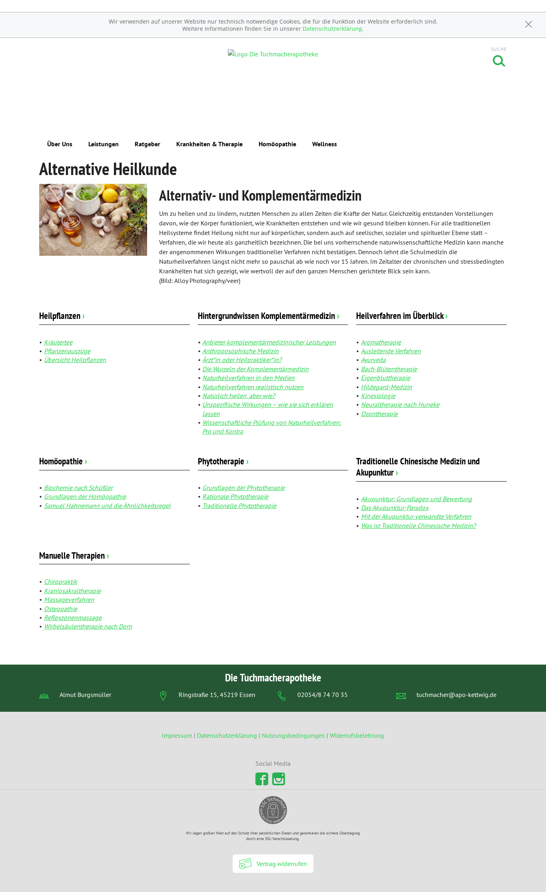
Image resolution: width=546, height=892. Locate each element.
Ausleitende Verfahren (391, 351)
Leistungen (103, 144)
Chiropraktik (60, 581)
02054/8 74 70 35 (322, 695)
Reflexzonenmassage (73, 617)
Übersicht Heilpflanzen (75, 360)
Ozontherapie (379, 414)
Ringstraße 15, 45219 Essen (217, 695)
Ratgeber (147, 144)
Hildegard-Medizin (386, 387)
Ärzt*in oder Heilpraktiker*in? (241, 360)
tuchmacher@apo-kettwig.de (456, 695)
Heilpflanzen (62, 315)
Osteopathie (60, 609)
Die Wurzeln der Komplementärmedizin (255, 369)
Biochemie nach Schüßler (78, 488)
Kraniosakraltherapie (72, 591)
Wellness (324, 144)
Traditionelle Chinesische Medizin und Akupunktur (418, 466)
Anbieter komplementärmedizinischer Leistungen (269, 342)
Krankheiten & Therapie (209, 144)
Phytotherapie (223, 461)
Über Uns (59, 144)
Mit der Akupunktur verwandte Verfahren (416, 516)
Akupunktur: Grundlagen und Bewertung (416, 499)
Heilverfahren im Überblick (402, 315)
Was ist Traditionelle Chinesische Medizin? (418, 526)
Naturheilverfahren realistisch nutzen (252, 387)
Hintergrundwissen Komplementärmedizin (268, 315)
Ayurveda (373, 360)
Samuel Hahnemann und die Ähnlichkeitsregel (107, 506)
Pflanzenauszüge (67, 351)
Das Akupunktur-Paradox (394, 508)
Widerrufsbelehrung (357, 735)
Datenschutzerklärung (332, 28)
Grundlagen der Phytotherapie (243, 488)
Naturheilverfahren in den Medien (248, 378)
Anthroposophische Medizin (240, 351)
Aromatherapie (381, 342)
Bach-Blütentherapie (389, 369)
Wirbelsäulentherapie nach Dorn (88, 626)
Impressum (178, 735)
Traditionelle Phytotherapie (239, 506)
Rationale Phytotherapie (235, 496)
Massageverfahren (69, 599)
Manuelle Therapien (74, 555)
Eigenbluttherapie (385, 378)
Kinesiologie (378, 396)
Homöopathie (277, 144)
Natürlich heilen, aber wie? (238, 396)
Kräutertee (58, 342)
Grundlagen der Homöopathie (85, 496)
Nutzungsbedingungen (293, 735)
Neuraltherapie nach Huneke (400, 404)
